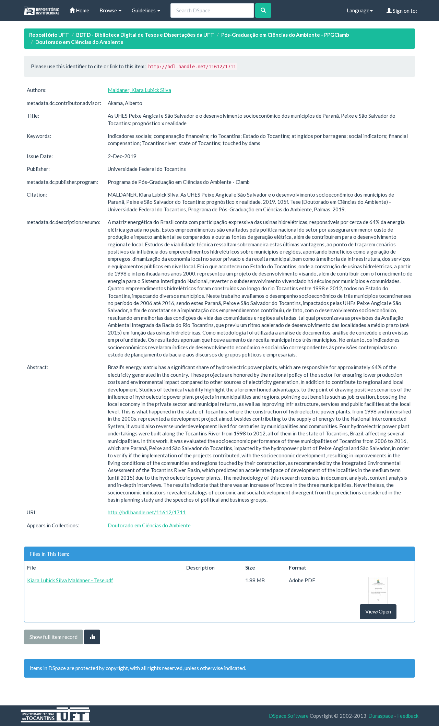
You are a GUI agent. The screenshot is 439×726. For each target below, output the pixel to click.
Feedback (407, 716)
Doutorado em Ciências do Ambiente (79, 42)
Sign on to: (404, 11)
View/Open (378, 611)
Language (358, 10)
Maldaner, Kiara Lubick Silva (139, 90)
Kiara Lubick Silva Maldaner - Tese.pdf (70, 580)
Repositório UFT (49, 35)
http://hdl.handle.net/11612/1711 (147, 512)
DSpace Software (289, 716)
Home (82, 10)
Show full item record (53, 637)
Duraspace (380, 716)
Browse (108, 10)
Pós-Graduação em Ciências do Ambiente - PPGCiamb (285, 35)
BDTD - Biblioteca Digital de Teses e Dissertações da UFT (145, 35)
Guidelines (144, 10)
